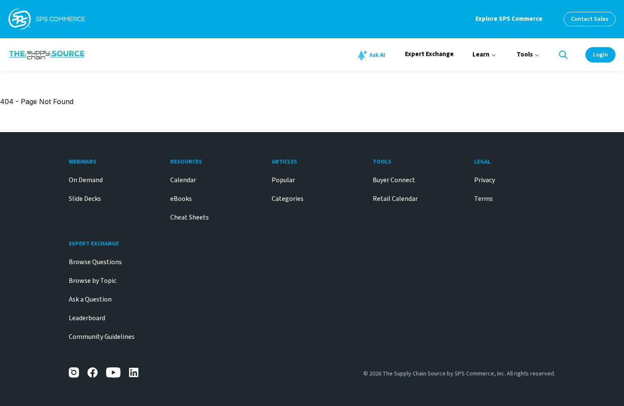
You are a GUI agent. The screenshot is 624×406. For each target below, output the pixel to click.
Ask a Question (90, 299)
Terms (483, 198)
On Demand (86, 180)
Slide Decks (85, 198)
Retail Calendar (395, 198)
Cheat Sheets (189, 217)
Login (600, 55)
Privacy (484, 180)
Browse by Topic (92, 280)
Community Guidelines (102, 336)
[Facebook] (92, 372)
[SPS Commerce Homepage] (46, 19)
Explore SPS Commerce (508, 18)
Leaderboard (87, 318)
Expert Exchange (429, 54)
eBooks (181, 198)
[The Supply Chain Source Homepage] (109, 54)
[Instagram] (74, 372)
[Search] (563, 55)
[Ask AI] (372, 55)
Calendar (183, 180)
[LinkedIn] (134, 372)
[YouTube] (113, 372)
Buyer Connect (394, 180)
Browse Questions (95, 262)
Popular (283, 180)
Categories (288, 198)
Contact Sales (589, 19)
